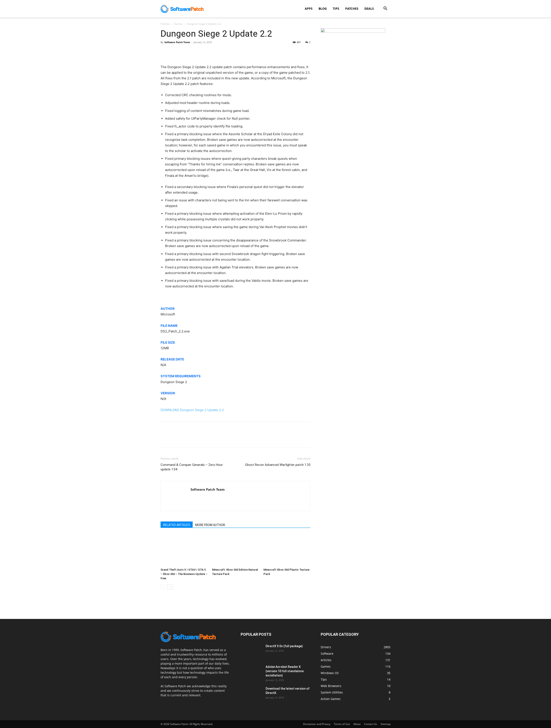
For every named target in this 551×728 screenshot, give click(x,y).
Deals (369, 8)
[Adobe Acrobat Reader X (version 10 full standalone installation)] (251, 672)
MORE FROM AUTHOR (210, 525)
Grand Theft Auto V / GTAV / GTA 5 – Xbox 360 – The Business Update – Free (184, 574)
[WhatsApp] (194, 52)
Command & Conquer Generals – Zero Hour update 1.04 (192, 467)
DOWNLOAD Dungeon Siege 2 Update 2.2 (192, 410)
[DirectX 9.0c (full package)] (251, 651)
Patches (351, 8)
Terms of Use (342, 724)
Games (178, 24)
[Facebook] (165, 52)
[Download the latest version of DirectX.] (251, 693)
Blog (323, 8)
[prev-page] (163, 587)
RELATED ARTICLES (176, 525)
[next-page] (170, 587)
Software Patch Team (177, 42)
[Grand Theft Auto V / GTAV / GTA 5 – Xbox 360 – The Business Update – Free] (184, 550)
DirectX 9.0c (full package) (284, 646)
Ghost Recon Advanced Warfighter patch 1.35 (277, 465)
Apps (309, 8)
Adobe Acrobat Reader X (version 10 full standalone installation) (285, 671)
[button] (385, 9)
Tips (336, 8)
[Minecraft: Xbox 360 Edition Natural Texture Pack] (235, 550)
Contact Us (370, 724)
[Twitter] (174, 52)
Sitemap (385, 724)
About (357, 724)
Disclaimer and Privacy (316, 724)
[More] (204, 52)
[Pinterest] (184, 52)
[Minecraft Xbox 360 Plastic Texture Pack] (286, 550)
